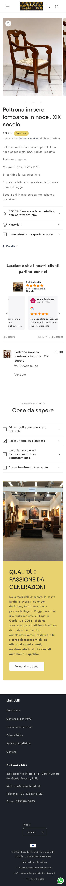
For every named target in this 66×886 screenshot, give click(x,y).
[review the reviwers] (24, 309)
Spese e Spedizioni (18, 743)
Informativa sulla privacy (35, 861)
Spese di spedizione (28, 138)
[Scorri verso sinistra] (25, 102)
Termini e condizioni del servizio (35, 867)
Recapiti (51, 873)
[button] (8, 6)
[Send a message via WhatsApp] (60, 880)
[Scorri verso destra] (40, 102)
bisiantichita (27, 851)
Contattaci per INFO (19, 719)
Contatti (11, 752)
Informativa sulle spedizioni (29, 873)
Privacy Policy (14, 735)
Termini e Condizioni (19, 727)
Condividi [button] (12, 246)
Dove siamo (13, 710)
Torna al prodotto (27, 666)
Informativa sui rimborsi (39, 856)
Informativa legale (35, 878)
